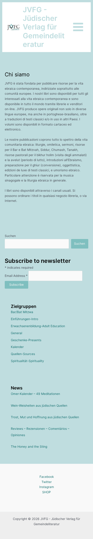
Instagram (46, 487)
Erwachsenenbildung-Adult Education (38, 326)
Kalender (17, 347)
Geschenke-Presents (26, 340)
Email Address (16, 276)
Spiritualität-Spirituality (27, 361)
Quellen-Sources (23, 354)
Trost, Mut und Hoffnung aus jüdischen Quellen (45, 417)
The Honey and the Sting (29, 446)
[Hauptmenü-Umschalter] (78, 27)
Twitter (47, 482)
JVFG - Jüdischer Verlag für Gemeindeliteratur (44, 27)
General (16, 333)
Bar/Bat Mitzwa (22, 312)
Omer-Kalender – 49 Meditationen (35, 394)
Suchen (10, 236)
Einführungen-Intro (24, 319)
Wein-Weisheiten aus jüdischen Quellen (39, 405)
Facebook (47, 477)
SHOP (46, 492)
